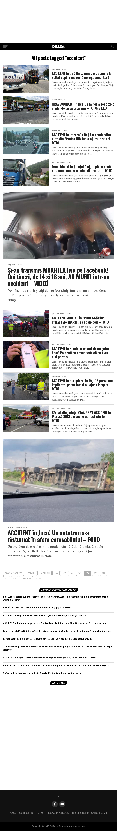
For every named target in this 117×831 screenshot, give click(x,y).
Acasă (13, 812)
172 (103, 573)
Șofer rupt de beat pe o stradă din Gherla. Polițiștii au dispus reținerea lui (42, 673)
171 (95, 573)
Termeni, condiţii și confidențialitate (89, 812)
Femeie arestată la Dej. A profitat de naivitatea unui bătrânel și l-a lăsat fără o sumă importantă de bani (57, 631)
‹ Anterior (44, 573)
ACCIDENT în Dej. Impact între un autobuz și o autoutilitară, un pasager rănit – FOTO (47, 615)
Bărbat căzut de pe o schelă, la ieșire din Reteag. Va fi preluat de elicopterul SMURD (47, 639)
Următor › (26, 579)
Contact (40, 812)
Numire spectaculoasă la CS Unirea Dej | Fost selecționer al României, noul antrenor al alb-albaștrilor (56, 665)
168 (71, 573)
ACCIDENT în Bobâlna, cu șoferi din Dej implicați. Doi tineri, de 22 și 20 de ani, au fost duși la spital (55, 623)
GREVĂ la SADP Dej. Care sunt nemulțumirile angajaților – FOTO (37, 607)
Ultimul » (40, 579)
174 (14, 579)
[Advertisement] (58, 21)
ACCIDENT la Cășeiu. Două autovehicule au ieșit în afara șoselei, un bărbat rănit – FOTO (49, 657)
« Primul (31, 573)
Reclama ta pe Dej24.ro (58, 812)
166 (56, 573)
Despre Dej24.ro (26, 812)
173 (6, 579)
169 (79, 573)
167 (64, 573)
